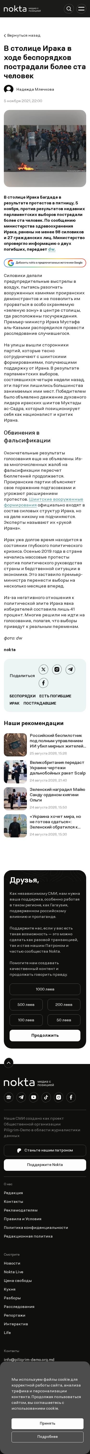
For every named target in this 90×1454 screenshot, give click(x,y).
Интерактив (16, 1324)
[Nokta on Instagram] (58, 1098)
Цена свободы (18, 1281)
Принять (47, 1424)
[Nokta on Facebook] (71, 1098)
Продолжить (45, 1036)
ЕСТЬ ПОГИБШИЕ (55, 696)
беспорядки (23, 696)
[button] (69, 8)
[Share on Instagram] (57, 669)
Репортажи (14, 1316)
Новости (12, 1264)
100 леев (26, 1020)
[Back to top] (8, 1063)
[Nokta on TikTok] (46, 1098)
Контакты (13, 1202)
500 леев (26, 1005)
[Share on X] (43, 669)
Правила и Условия (23, 1219)
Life (7, 1333)
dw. (51, 250)
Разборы (12, 1298)
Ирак (15, 704)
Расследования (19, 1307)
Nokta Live (13, 1272)
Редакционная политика (28, 1237)
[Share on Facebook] (43, 683)
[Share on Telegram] (70, 669)
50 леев (64, 1020)
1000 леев (45, 989)
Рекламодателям (21, 1210)
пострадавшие (40, 704)
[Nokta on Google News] (8, 1098)
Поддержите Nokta (45, 1165)
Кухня (10, 1290)
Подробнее (47, 1437)
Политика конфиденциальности (36, 1228)
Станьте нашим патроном (48, 1150)
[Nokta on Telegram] (21, 1098)
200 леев (63, 1005)
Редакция (13, 1193)
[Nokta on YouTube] (33, 1098)
